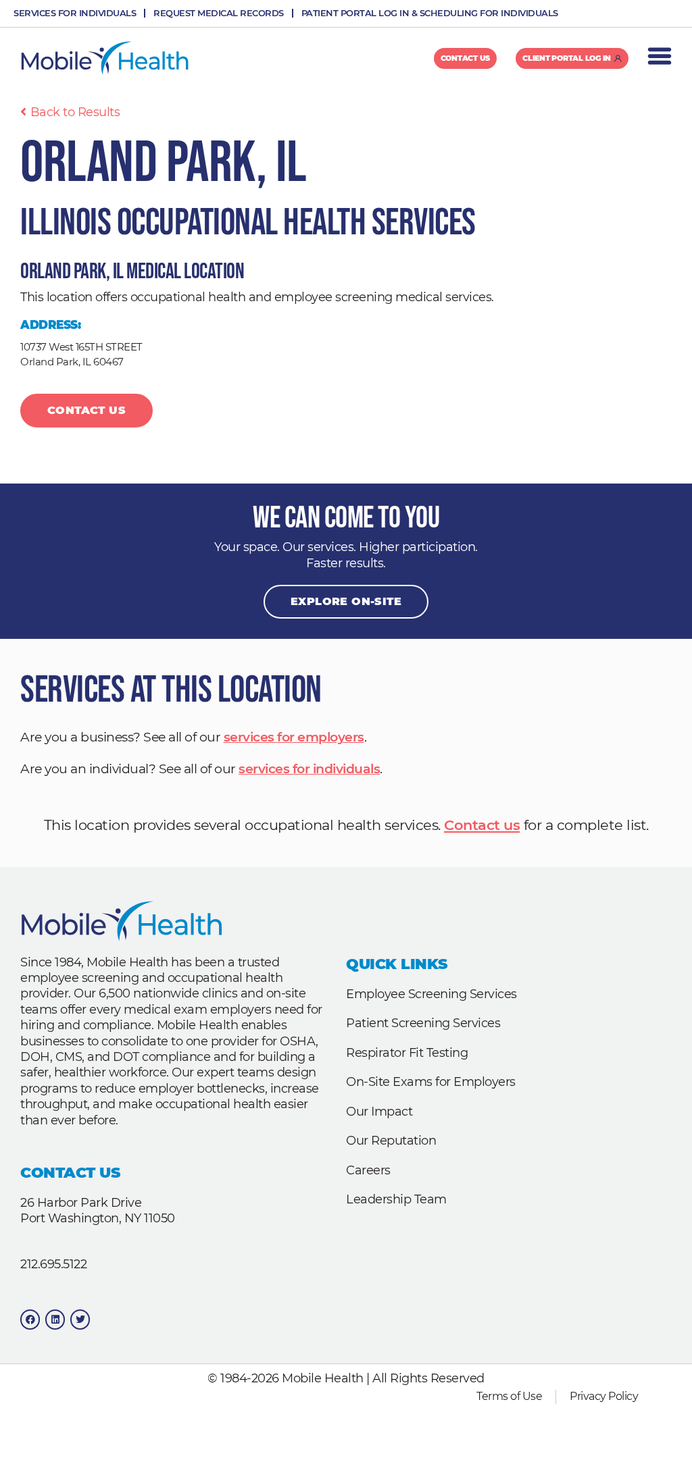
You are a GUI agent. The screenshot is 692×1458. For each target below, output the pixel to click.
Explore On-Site (346, 601)
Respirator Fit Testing (407, 1052)
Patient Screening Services (423, 1023)
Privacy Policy (604, 1396)
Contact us (482, 824)
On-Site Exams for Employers (431, 1081)
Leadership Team (396, 1199)
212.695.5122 (53, 1264)
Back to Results (75, 112)
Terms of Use (509, 1396)
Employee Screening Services (431, 994)
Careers (368, 1170)
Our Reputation (391, 1140)
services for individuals (309, 769)
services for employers (294, 737)
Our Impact (379, 1111)
